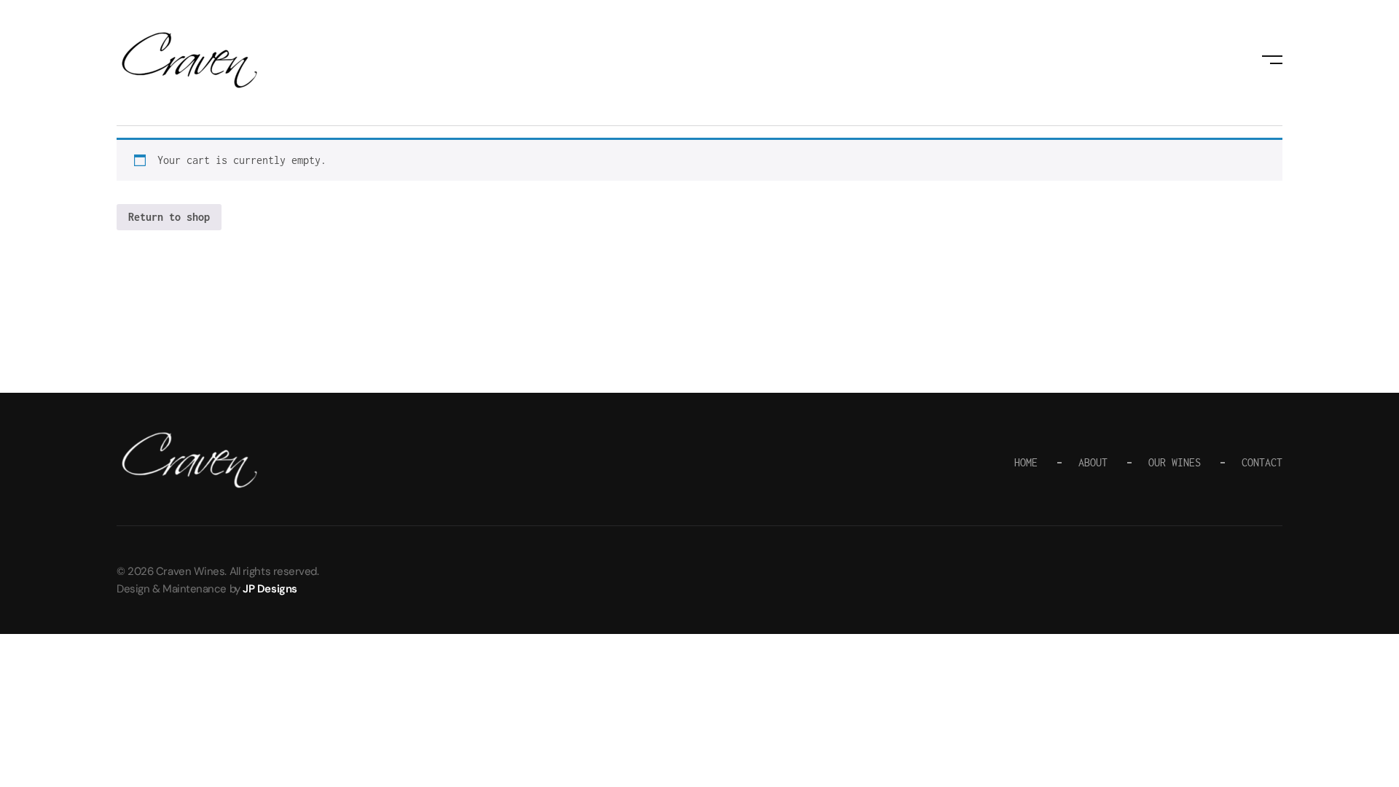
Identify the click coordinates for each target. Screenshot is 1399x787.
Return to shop (169, 217)
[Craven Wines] (189, 60)
